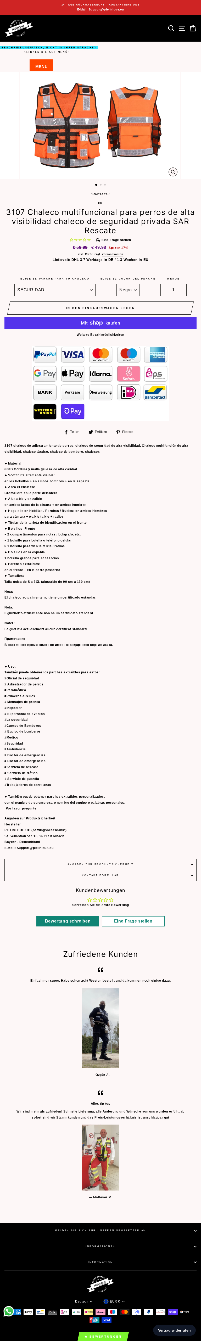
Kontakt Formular (100, 875)
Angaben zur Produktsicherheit (101, 864)
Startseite (99, 194)
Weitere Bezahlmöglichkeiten (100, 335)
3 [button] (105, 185)
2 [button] (101, 185)
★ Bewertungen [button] (103, 1336)
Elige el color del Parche (128, 278)
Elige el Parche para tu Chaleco (54, 278)
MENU (41, 66)
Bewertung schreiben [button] (68, 921)
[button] (81, 240)
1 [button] (96, 185)
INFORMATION (100, 1262)
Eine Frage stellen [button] (133, 921)
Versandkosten (112, 254)
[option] (100, 7)
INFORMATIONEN (100, 1246)
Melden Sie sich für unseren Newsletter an (100, 1230)
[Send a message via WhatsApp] (9, 1311)
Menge (173, 278)
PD (100, 203)
